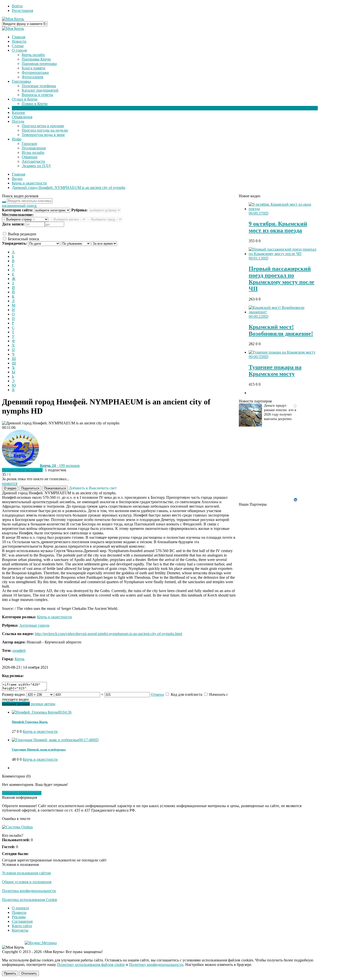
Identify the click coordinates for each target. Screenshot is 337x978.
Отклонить (29, 973)
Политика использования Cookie (29, 900)
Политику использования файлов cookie (91, 964)
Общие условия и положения (26, 882)
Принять (10, 973)
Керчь (19, 659)
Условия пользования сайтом (26, 873)
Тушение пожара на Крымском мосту (275, 370)
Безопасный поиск (23, 239)
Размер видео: (13, 694)
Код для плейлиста (186, 694)
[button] (10, 488)
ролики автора (43, 704)
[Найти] (4, 202)
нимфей (19, 650)
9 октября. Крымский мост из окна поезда (278, 227)
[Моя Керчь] (13, 19)
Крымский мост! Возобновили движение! (281, 330)
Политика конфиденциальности (29, 891)
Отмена (157, 694)
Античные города (34, 625)
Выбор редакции (21, 234)
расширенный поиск (19, 205)
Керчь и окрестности (54, 617)
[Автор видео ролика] (20, 465)
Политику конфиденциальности (156, 964)
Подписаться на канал (22, 470)
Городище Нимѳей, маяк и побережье (39, 749)
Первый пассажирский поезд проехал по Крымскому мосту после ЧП (281, 278)
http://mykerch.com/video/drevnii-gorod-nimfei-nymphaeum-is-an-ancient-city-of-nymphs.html (108, 634)
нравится (9, 483)
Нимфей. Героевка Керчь (30, 722)
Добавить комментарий (21, 793)
